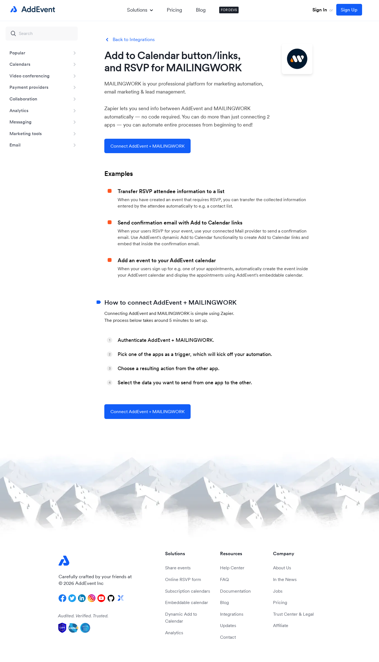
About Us (282, 567)
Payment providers (28, 87)
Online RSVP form (183, 579)
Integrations (231, 614)
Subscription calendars (187, 591)
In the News (285, 579)
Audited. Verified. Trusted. (83, 615)
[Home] (31, 9)
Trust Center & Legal (293, 614)
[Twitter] (72, 598)
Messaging (20, 122)
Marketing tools (25, 133)
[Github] (111, 598)
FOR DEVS (229, 10)
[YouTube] (101, 598)
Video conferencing (29, 76)
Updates (228, 625)
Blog (201, 10)
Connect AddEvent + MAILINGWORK (147, 146)
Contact (228, 637)
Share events (178, 567)
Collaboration (23, 99)
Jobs (277, 591)
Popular (17, 52)
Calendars (19, 64)
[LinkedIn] (82, 598)
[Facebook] (62, 598)
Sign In (319, 10)
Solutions (137, 10)
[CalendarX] (121, 598)
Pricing (174, 10)
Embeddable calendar (186, 602)
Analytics (18, 110)
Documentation (235, 591)
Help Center (232, 567)
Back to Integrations (134, 39)
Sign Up (349, 10)
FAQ (224, 579)
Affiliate (280, 625)
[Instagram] (91, 598)
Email (15, 145)
